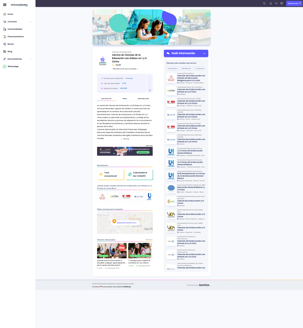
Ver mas (126, 139)
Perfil (125, 99)
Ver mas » (149, 239)
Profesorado (200, 68)
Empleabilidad (143, 99)
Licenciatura (172, 68)
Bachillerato (186, 68)
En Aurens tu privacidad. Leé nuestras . (111, 287)
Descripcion (106, 99)
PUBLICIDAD (149, 146)
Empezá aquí (293, 3)
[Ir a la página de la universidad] (102, 196)
